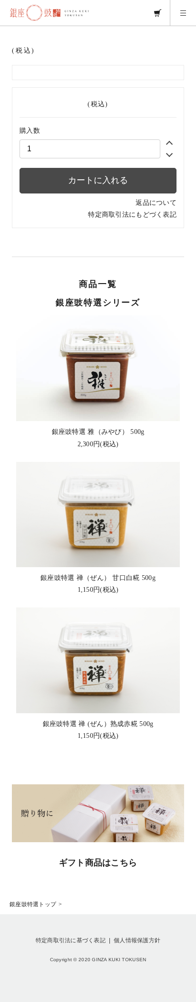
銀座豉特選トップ (33, 904)
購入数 (30, 130)
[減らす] (169, 153)
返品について (156, 202)
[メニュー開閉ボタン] (183, 13)
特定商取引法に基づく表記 (71, 940)
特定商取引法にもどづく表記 (132, 214)
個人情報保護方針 (137, 940)
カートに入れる (98, 180)
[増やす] (169, 144)
